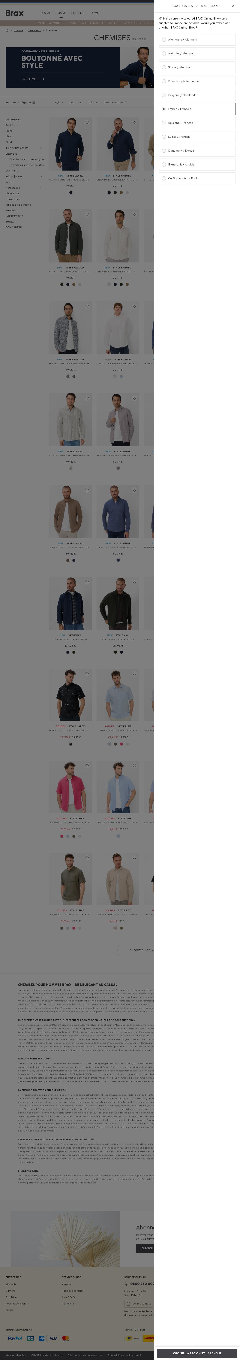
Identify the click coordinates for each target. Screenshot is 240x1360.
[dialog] (197, 680)
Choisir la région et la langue (197, 1353)
